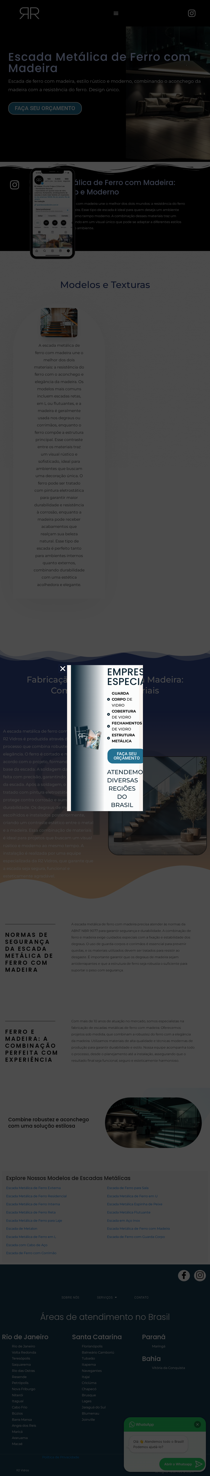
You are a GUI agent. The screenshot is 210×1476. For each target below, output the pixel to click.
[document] (105, 738)
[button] (62, 668)
